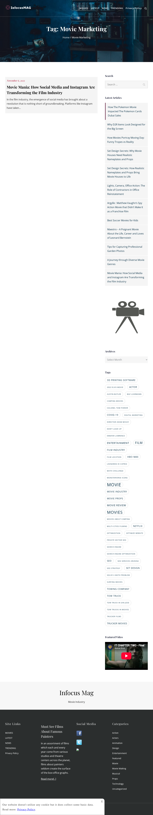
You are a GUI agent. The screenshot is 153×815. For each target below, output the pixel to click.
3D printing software (121, 380)
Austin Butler (114, 394)
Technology (118, 783)
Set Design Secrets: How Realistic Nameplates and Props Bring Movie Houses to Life (125, 172)
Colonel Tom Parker (117, 408)
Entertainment (119, 753)
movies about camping (118, 519)
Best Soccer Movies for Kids (122, 220)
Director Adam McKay (118, 422)
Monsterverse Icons (117, 478)
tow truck (114, 595)
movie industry (117, 491)
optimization (113, 533)
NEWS (105, 8)
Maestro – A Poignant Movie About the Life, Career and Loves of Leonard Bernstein (125, 233)
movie (114, 484)
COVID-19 (112, 414)
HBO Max (133, 456)
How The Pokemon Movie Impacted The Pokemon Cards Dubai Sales (125, 111)
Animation (117, 743)
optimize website (134, 533)
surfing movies (115, 582)
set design (133, 567)
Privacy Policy (134, 8)
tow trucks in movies (118, 610)
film (139, 442)
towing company (118, 588)
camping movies (115, 401)
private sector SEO (116, 540)
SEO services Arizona (128, 561)
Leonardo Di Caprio (117, 464)
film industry (116, 449)
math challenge (115, 471)
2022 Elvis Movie (115, 387)
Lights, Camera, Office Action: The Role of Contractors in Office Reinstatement (126, 190)
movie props (115, 498)
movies (115, 512)
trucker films (114, 616)
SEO (109, 560)
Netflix (138, 526)
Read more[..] (48, 779)
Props (115, 778)
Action (115, 732)
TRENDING (117, 8)
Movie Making (119, 768)
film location (114, 457)
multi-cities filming (117, 526)
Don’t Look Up (114, 429)
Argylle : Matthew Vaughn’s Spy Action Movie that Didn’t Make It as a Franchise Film (125, 207)
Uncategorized (119, 788)
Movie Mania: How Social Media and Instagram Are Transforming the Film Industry (125, 277)
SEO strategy (113, 568)
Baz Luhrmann (134, 394)
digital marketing (133, 415)
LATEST (95, 8)
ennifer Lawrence (116, 436)
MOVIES (83, 8)
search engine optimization (121, 554)
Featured (116, 758)
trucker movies (117, 623)
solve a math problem (118, 575)
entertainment (118, 443)
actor (133, 386)
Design (115, 748)
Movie (115, 763)
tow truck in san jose (118, 603)
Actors (115, 737)
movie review (116, 505)
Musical (116, 773)
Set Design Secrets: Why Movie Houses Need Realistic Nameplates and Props (124, 155)
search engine (114, 547)
